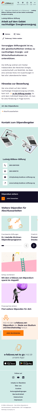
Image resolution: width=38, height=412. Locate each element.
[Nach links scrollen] (26, 245)
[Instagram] (13, 377)
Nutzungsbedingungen (18, 391)
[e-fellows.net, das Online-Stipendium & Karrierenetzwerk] (7, 3)
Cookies (18, 388)
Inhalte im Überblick (18, 383)
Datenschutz (18, 397)
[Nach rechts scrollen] (34, 245)
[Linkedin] (23, 377)
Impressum (18, 400)
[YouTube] (18, 377)
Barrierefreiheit (18, 394)
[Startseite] (2, 10)
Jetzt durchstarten (13, 333)
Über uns (18, 385)
